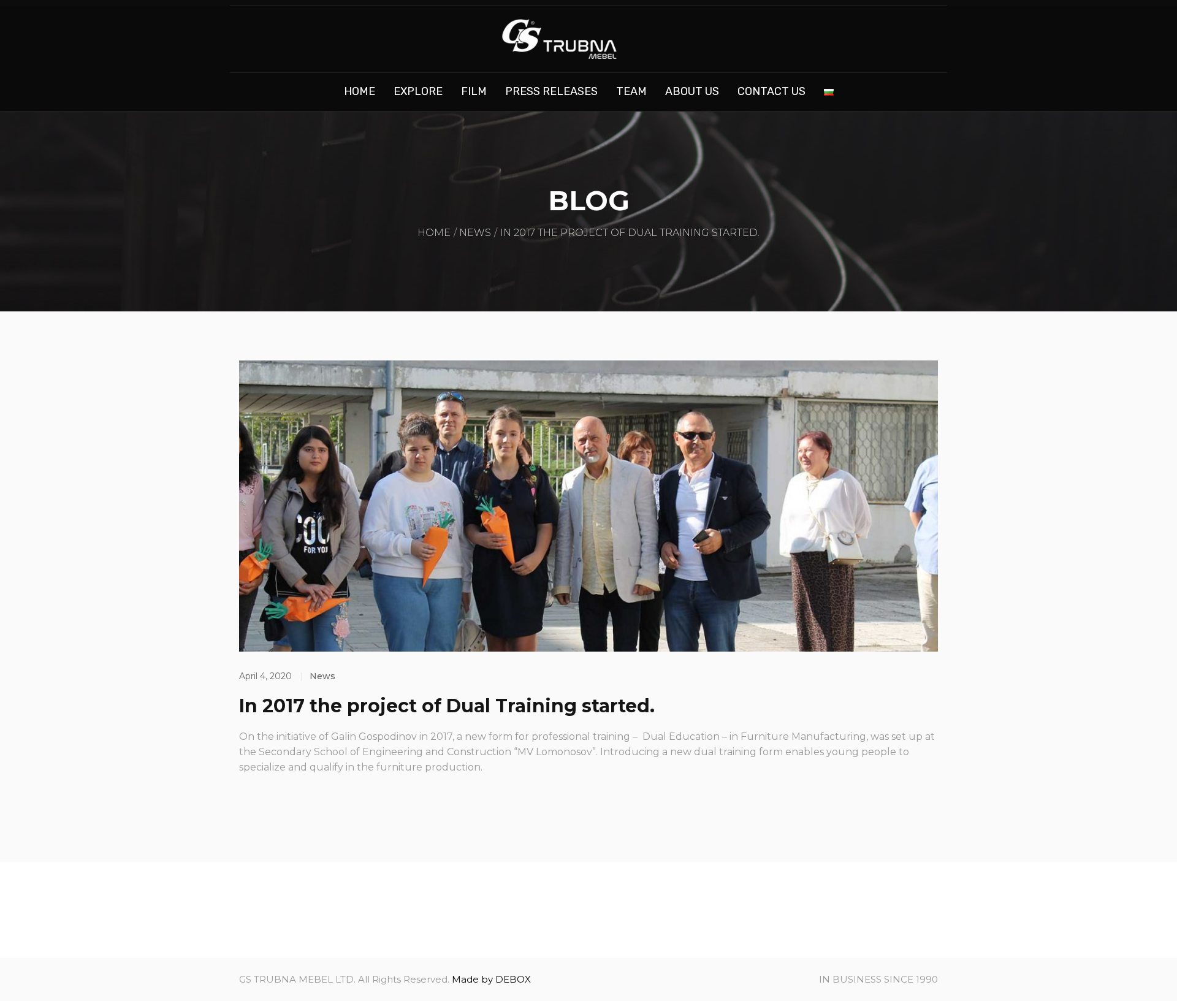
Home (359, 91)
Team (631, 91)
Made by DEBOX (491, 979)
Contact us (771, 91)
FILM (474, 91)
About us (692, 91)
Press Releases (551, 91)
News (475, 232)
